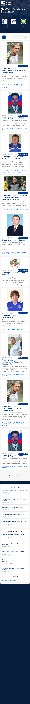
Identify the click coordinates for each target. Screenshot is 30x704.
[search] (26, 37)
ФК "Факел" (19, 84)
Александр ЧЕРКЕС (10, 252)
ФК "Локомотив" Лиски (11, 84)
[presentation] (25, 15)
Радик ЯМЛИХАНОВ (11, 128)
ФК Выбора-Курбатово (16, 172)
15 (17, 475)
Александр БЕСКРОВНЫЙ (12, 170)
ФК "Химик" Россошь (12, 86)
